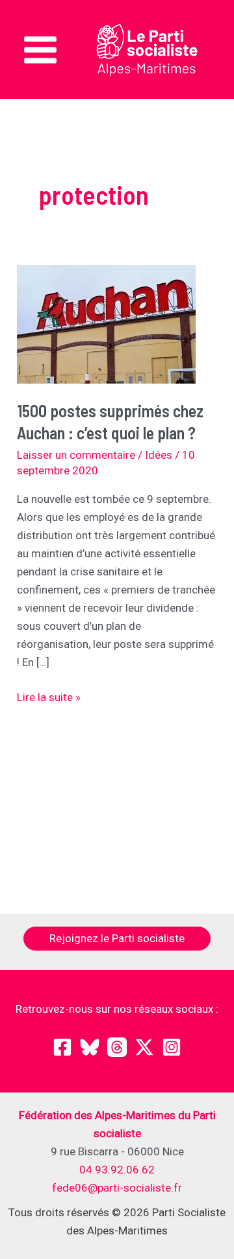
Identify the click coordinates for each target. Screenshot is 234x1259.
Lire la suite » (49, 698)
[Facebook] (62, 1047)
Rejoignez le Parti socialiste (117, 938)
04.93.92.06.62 (117, 1169)
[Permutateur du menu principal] (40, 50)
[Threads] (117, 1047)
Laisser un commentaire (76, 454)
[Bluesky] (89, 1047)
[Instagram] (171, 1047)
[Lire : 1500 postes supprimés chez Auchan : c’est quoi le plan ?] (106, 322)
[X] (144, 1047)
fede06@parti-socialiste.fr (117, 1187)
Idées (158, 454)
